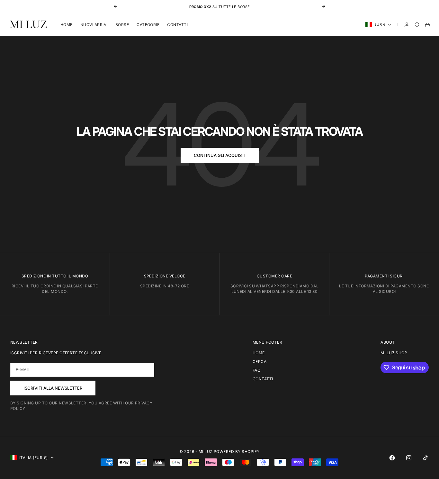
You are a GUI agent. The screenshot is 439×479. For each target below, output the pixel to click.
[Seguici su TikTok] (425, 458)
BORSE (122, 24)
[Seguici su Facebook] (392, 458)
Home (66, 24)
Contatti (177, 24)
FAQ (256, 370)
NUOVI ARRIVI (94, 24)
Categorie (148, 24)
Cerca (259, 361)
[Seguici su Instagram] (409, 458)
